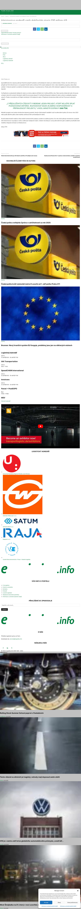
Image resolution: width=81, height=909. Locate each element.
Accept (46, 902)
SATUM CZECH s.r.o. (8, 526)
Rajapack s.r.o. (6, 539)
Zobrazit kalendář (5, 401)
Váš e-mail (3, 42)
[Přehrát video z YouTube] (40, 426)
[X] (11, 13)
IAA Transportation (9, 361)
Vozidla (2, 844)
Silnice (1, 780)
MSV (3, 398)
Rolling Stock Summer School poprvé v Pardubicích (22, 713)
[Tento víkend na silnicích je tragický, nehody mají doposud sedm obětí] (40, 745)
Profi (4, 55)
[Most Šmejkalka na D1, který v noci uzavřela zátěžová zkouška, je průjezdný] (40, 873)
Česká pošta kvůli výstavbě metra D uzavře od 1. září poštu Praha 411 (30, 284)
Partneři (5, 591)
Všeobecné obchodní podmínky (11, 594)
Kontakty (5, 589)
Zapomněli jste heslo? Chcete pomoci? (11, 32)
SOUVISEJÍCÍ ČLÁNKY (14, 161)
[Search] (2, 63)
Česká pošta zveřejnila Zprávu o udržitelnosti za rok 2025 (26, 223)
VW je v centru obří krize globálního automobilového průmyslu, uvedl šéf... (32, 841)
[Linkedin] (7, 13)
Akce (4, 56)
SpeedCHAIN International (12, 370)
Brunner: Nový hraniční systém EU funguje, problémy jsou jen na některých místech (36, 345)
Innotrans (5, 380)
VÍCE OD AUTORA (28, 161)
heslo (2, 29)
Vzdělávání (3, 716)
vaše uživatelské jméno (7, 24)
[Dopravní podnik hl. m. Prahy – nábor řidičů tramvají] (40, 134)
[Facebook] (3, 13)
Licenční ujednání (7, 592)
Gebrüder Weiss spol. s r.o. (10, 515)
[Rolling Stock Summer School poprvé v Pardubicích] (40, 681)
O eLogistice (6, 585)
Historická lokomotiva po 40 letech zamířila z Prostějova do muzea (19, 155)
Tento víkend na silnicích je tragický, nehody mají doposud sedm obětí (30, 777)
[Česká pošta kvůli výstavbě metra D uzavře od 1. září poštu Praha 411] (40, 252)
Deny (59, 902)
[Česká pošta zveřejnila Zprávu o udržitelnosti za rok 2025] (40, 191)
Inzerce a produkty (8, 587)
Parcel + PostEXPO (9, 389)
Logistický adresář (7, 58)
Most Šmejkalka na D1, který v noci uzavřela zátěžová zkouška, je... (28, 905)
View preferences (72, 902)
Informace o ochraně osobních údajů (50, 906)
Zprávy (5, 53)
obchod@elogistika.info (16, 639)
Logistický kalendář (8, 60)
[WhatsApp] (42, 146)
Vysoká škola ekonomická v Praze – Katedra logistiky (16, 559)
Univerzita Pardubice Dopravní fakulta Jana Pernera (16, 473)
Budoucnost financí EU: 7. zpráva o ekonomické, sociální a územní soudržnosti (62, 156)
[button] (78, 890)
